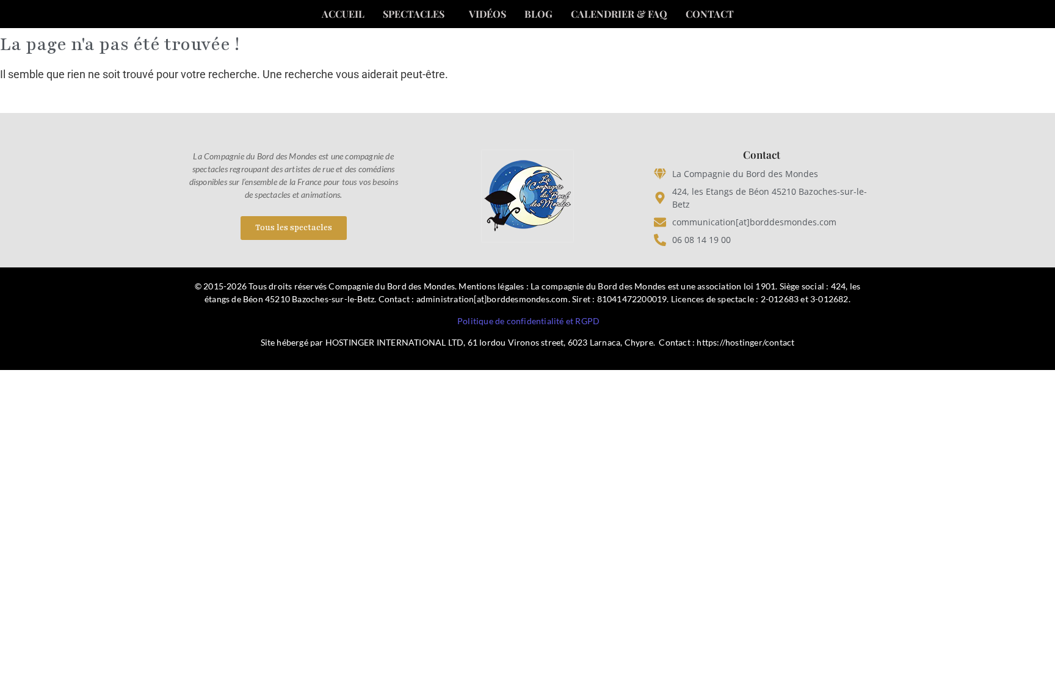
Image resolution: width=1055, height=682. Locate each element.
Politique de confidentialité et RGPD (528, 321)
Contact (710, 13)
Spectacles (413, 13)
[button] (417, 14)
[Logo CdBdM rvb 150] (527, 196)
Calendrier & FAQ (619, 13)
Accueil (343, 13)
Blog (538, 13)
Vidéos (487, 13)
